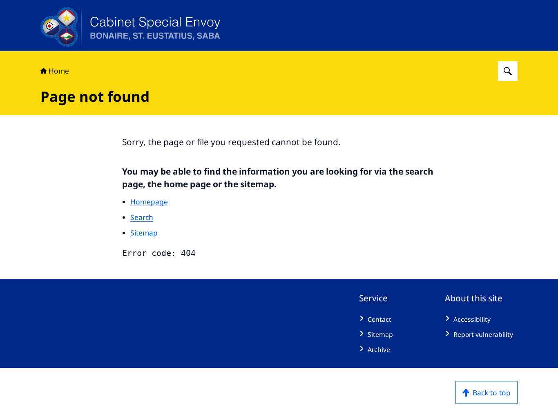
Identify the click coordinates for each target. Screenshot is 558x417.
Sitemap (144, 233)
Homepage (149, 201)
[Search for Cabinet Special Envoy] (508, 71)
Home (59, 71)
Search (141, 217)
